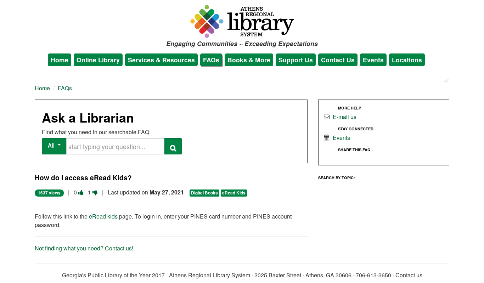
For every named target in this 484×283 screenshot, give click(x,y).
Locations (407, 59)
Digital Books (204, 193)
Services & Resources (161, 59)
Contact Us (338, 59)
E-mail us (344, 117)
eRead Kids (234, 193)
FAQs (211, 59)
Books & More (248, 59)
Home (59, 59)
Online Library (98, 59)
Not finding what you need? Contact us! (84, 248)
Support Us (295, 59)
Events (373, 59)
